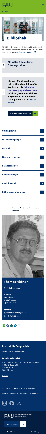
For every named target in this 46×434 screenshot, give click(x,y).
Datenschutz (17, 388)
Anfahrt (5, 375)
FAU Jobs (33, 393)
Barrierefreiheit (30, 388)
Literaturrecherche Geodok (20, 113)
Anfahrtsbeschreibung (25, 52)
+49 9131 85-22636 (13, 316)
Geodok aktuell (9, 183)
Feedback (23, 393)
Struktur (10, 431)
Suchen (33, 431)
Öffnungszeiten (9, 130)
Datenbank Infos (10, 165)
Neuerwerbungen (10, 174)
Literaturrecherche (11, 157)
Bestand (6, 148)
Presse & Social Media (10, 393)
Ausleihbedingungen (11, 139)
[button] (4, 325)
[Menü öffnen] (42, 5)
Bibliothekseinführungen (13, 192)
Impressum (6, 388)
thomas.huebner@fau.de (16, 312)
